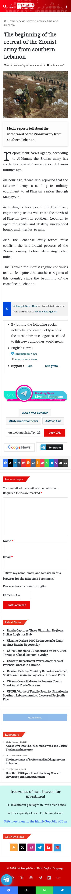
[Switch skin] (11, 7)
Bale (30, 366)
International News (26, 353)
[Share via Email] (60, 463)
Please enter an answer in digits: (24, 586)
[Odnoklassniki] (38, 463)
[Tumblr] (19, 463)
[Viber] (56, 463)
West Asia (54, 421)
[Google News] (19, 447)
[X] (10, 463)
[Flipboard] (52, 447)
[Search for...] (5, 7)
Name (8, 541)
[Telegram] (51, 463)
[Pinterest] (23, 463)
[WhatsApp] (46, 463)
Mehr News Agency (46, 311)
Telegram (51, 366)
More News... (35, 717)
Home (11, 21)
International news (24, 421)
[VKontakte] (33, 463)
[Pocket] (42, 463)
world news (36, 21)
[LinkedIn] (15, 463)
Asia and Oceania (36, 413)
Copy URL (55, 432)
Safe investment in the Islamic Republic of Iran (35, 821)
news (22, 21)
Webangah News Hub (24, 306)
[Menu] (66, 7)
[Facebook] (5, 463)
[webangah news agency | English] (25, 6)
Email (8, 557)
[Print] (65, 463)
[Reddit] (28, 463)
